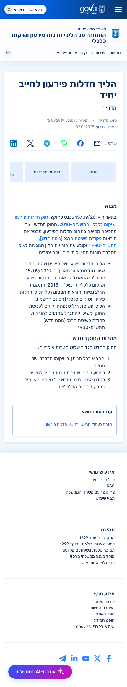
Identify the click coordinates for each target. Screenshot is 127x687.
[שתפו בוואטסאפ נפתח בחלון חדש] (64, 143)
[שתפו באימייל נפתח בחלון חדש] (97, 143)
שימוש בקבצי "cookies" (95, 626)
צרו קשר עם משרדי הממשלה (90, 492)
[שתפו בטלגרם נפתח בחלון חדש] (47, 143)
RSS (111, 486)
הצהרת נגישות (102, 607)
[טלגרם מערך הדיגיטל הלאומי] (62, 658)
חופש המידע (104, 620)
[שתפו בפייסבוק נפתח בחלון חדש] (80, 143)
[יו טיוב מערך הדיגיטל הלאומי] (85, 658)
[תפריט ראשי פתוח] (118, 9)
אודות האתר (105, 601)
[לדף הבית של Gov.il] (92, 9)
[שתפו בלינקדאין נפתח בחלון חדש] (13, 143)
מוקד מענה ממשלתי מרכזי (92, 556)
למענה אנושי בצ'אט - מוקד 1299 (87, 544)
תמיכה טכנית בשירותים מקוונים (88, 550)
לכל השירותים (103, 479)
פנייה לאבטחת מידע (98, 562)
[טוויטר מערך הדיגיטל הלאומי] (97, 658)
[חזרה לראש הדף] (111, 671)
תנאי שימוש (105, 498)
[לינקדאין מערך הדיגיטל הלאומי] (74, 658)
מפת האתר (105, 614)
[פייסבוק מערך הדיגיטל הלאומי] (109, 658)
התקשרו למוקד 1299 (97, 537)
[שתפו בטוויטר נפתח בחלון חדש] (30, 143)
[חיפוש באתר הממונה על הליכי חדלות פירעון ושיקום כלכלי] (8, 53)
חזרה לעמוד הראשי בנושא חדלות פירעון (79, 424)
